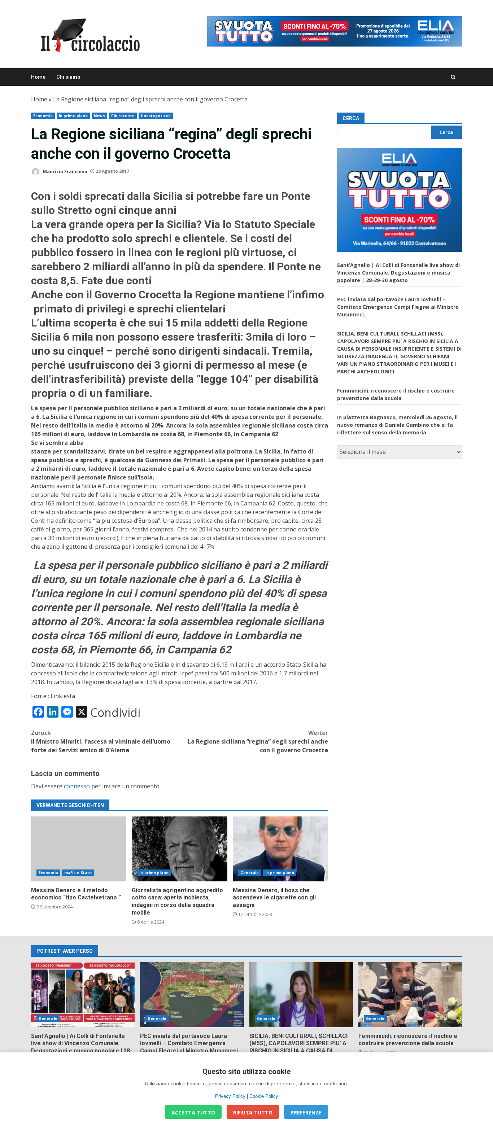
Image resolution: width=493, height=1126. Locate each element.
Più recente (123, 115)
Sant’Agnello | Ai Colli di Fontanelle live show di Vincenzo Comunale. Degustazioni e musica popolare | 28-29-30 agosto (398, 272)
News (99, 115)
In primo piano (73, 115)
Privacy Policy (230, 1096)
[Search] (453, 77)
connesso (77, 786)
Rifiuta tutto (252, 1112)
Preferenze (306, 1112)
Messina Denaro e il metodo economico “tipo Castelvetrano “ (78, 848)
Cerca (351, 118)
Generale (249, 872)
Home (38, 77)
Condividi (115, 712)
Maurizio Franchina (64, 171)
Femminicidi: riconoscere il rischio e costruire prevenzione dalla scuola (410, 994)
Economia (43, 115)
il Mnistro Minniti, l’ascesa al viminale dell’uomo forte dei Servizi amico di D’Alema (100, 741)
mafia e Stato (78, 872)
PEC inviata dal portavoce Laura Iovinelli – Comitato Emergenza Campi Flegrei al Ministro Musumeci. (398, 306)
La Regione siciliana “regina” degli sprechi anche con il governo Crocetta (258, 741)
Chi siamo (68, 77)
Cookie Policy (263, 1096)
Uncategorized (156, 115)
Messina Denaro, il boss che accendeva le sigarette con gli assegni (280, 848)
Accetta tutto (193, 1112)
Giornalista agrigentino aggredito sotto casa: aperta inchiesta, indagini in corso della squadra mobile (179, 848)
